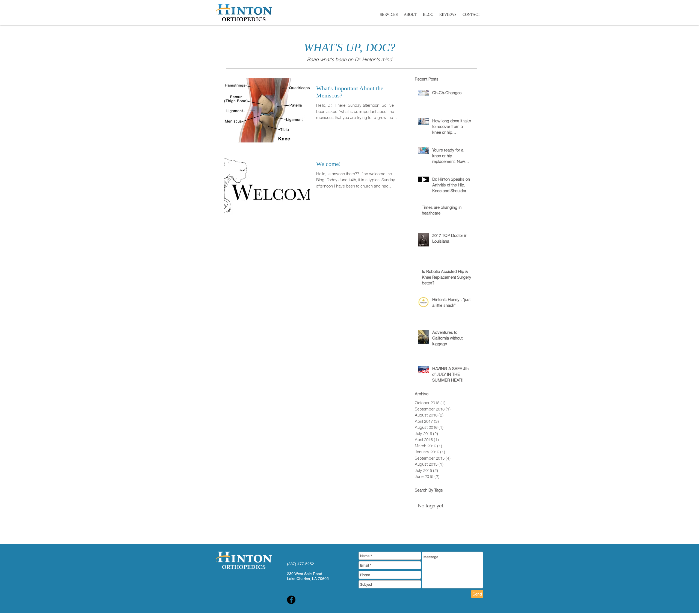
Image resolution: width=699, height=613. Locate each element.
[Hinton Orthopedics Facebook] (291, 600)
